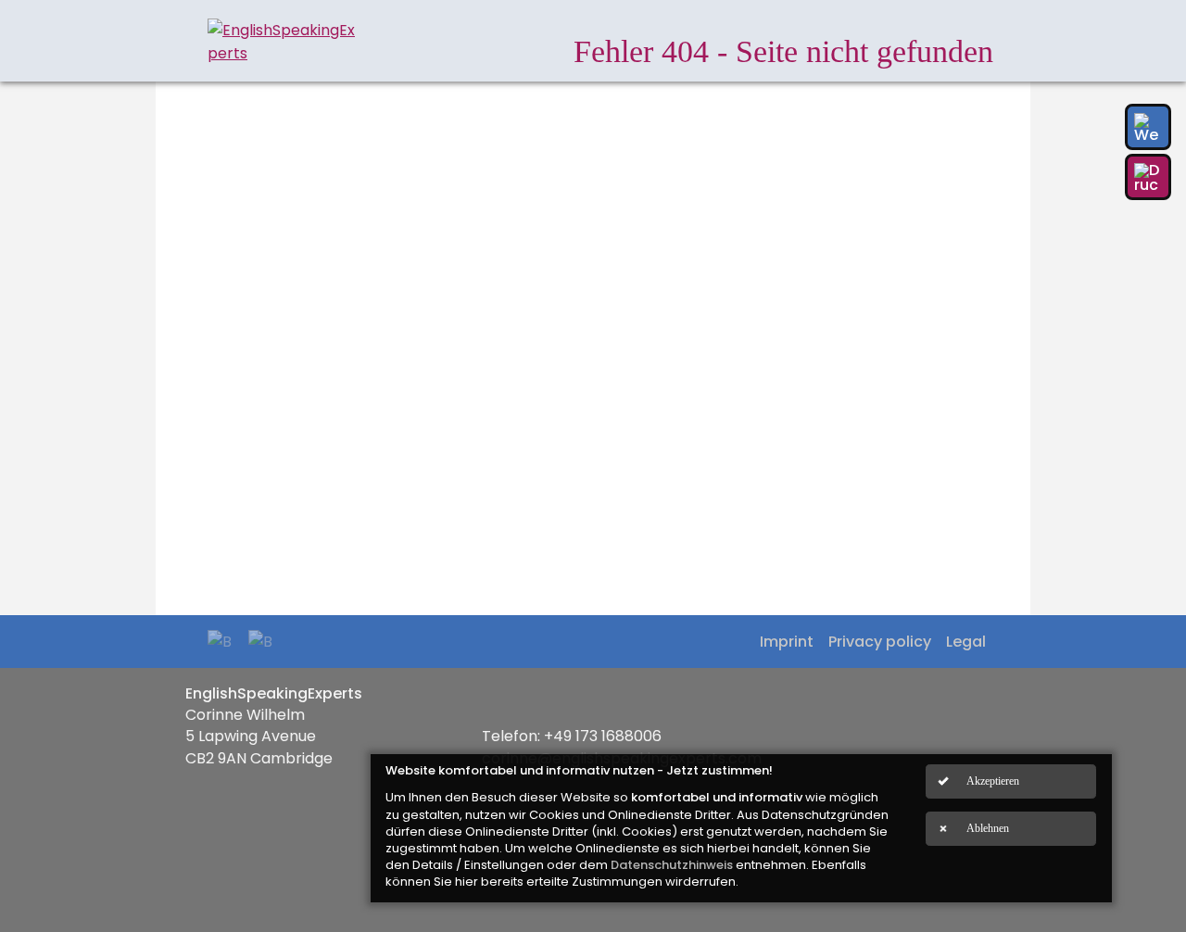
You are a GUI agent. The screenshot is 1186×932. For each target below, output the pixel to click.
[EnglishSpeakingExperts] (282, 42)
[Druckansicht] (1148, 177)
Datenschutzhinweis (672, 865)
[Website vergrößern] (1148, 127)
